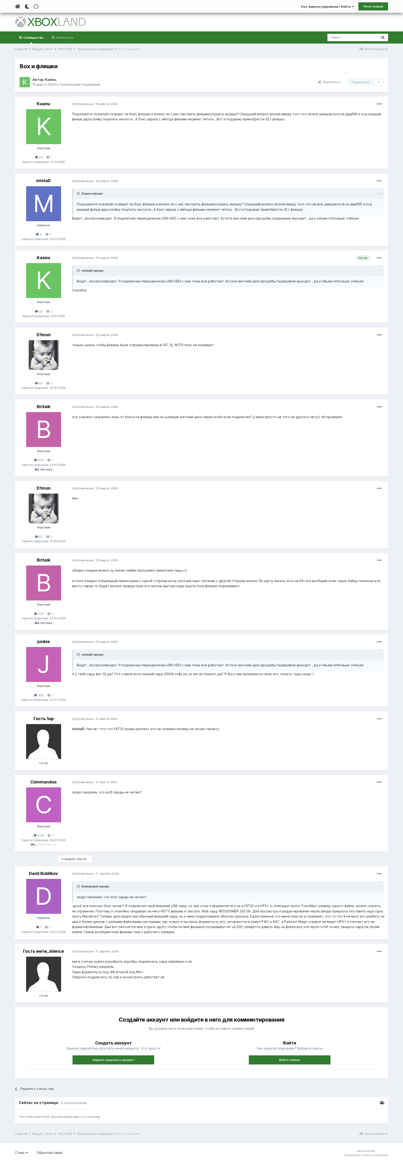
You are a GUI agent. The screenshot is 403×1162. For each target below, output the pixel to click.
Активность (64, 37)
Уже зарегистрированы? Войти (326, 6)
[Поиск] (383, 37)
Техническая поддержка (79, 84)
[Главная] (17, 6)
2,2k (40, 835)
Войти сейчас (289, 1060)
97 (40, 383)
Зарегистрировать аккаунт (113, 1060)
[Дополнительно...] (379, 104)
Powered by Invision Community (366, 1155)
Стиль (20, 1153)
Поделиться (330, 82)
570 (40, 460)
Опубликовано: (94, 104)
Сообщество (33, 37)
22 (40, 157)
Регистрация (373, 6)
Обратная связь (50, 1153)
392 (40, 695)
